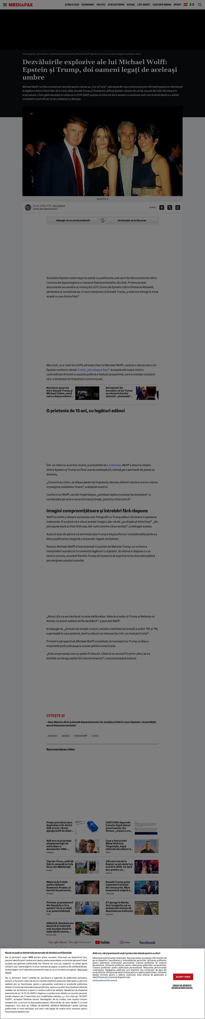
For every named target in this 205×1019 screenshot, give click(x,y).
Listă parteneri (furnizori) (105, 980)
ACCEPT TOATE (183, 977)
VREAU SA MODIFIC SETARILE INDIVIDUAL (182, 986)
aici (63, 996)
